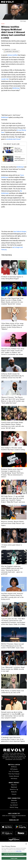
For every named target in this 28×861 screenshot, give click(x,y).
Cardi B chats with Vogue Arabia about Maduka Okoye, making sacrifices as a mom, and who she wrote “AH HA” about (12, 425)
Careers (14, 794)
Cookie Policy (18, 851)
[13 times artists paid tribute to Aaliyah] (14, 535)
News (3, 23)
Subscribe (14, 800)
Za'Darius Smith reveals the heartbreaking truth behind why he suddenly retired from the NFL (12, 376)
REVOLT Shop (14, 807)
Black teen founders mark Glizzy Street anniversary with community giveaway (20, 151)
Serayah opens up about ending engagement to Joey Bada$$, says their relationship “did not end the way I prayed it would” (12, 715)
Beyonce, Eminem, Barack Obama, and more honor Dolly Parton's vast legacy (12, 523)
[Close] (26, 844)
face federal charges (20, 231)
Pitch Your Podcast (14, 774)
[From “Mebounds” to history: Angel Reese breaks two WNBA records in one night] (14, 658)
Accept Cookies (14, 858)
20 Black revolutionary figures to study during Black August (12, 277)
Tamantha (7, 49)
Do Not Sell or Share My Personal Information (14, 854)
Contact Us (14, 803)
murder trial (4, 79)
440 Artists (14, 778)
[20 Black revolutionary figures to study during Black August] (14, 267)
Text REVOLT (14, 805)
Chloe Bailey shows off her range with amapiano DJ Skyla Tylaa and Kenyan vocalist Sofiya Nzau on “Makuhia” (12, 326)
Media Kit (14, 792)
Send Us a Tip (14, 789)
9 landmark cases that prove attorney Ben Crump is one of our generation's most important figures (13, 739)
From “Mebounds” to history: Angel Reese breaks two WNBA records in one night (13, 669)
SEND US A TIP (14, 820)
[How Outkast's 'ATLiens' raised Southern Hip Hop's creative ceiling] (14, 438)
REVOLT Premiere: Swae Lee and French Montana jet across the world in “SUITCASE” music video (12, 646)
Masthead (14, 787)
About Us (14, 785)
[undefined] (8, 150)
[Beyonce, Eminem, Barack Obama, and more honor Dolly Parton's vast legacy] (14, 512)
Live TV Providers (14, 771)
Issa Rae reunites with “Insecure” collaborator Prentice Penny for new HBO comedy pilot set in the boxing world (12, 596)
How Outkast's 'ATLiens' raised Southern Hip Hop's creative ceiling (13, 449)
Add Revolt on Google (12, 51)
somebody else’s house (13, 139)
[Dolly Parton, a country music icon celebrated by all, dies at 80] (14, 681)
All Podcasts (14, 769)
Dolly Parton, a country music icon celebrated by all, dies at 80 (12, 691)
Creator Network (14, 776)
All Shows (14, 767)
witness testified (12, 55)
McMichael (16, 88)
